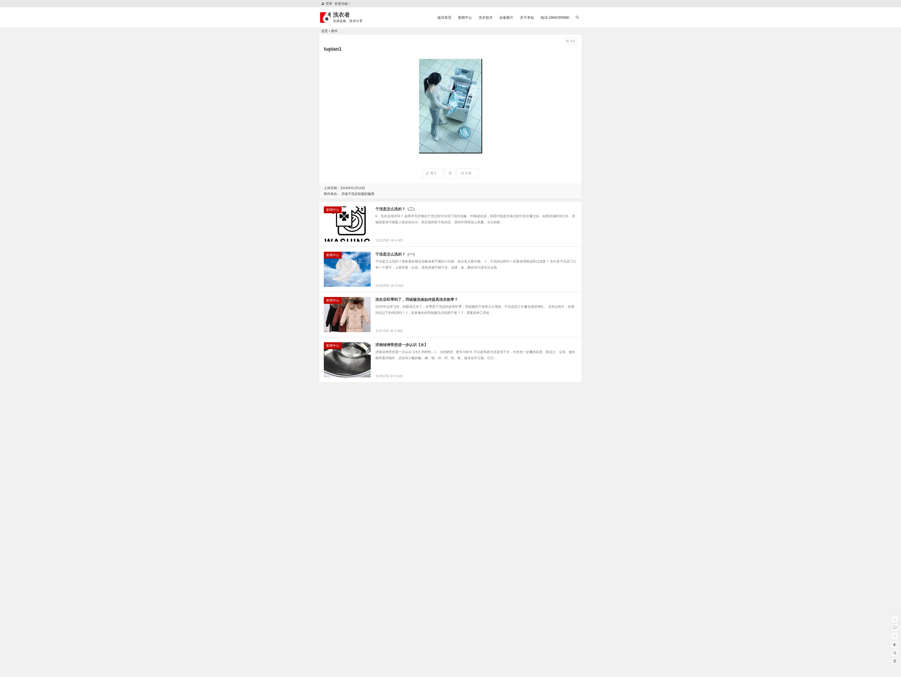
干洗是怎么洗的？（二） (396, 209)
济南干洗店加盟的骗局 (357, 194)
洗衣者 (341, 14)
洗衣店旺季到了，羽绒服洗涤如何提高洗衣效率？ (416, 299)
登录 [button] (329, 3)
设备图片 (506, 17)
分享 (468, 173)
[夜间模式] (895, 644)
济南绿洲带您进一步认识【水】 (401, 345)
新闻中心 (465, 17)
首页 (324, 31)
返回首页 (444, 17)
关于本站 (527, 17)
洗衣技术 (486, 17)
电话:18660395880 (555, 17)
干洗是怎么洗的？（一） (396, 254)
